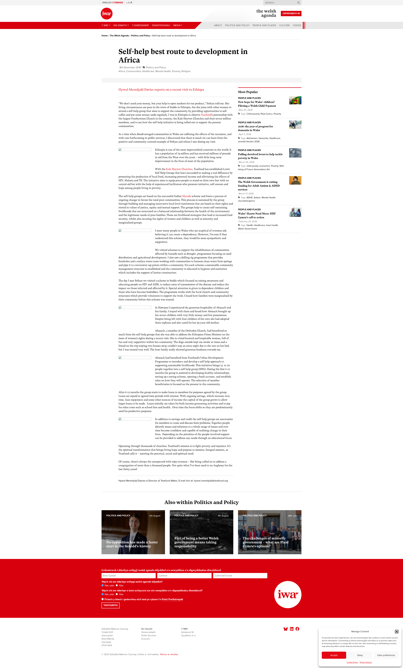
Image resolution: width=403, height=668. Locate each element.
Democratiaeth (148, 632)
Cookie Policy (352, 662)
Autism (257, 197)
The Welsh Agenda (119, 35)
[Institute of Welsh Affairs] (107, 14)
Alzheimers (252, 138)
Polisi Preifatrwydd (172, 599)
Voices (297, 25)
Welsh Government (247, 228)
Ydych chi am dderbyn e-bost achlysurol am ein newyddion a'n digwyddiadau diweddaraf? (152, 590)
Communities (133, 71)
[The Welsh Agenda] (266, 13)
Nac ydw (109, 585)
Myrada (186, 196)
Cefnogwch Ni (291, 13)
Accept (334, 655)
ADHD (250, 197)
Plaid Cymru (266, 114)
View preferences (386, 655)
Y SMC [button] (105, 25)
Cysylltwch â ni (188, 635)
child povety (252, 166)
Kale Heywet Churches (179, 169)
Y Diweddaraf (140, 25)
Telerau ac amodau (169, 654)
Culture (284, 25)
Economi (145, 638)
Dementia (263, 138)
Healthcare (148, 71)
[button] (396, 631)
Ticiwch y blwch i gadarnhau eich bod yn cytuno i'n (143, 599)
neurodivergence (246, 201)
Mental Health (163, 71)
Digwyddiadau (161, 25)
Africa (122, 71)
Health (250, 225)
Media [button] (177, 25)
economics (264, 166)
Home (105, 35)
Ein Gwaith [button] (120, 25)
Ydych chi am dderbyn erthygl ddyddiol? (132, 581)
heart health (272, 225)
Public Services (148, 635)
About (218, 25)
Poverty (176, 71)
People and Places (264, 25)
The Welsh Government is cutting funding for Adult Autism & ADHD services (259, 185)
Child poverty (253, 114)
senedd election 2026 (249, 141)
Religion (186, 71)
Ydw (120, 585)
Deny (360, 655)
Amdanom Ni (187, 632)
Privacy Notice (366, 662)
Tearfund (206, 114)
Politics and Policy (237, 25)
